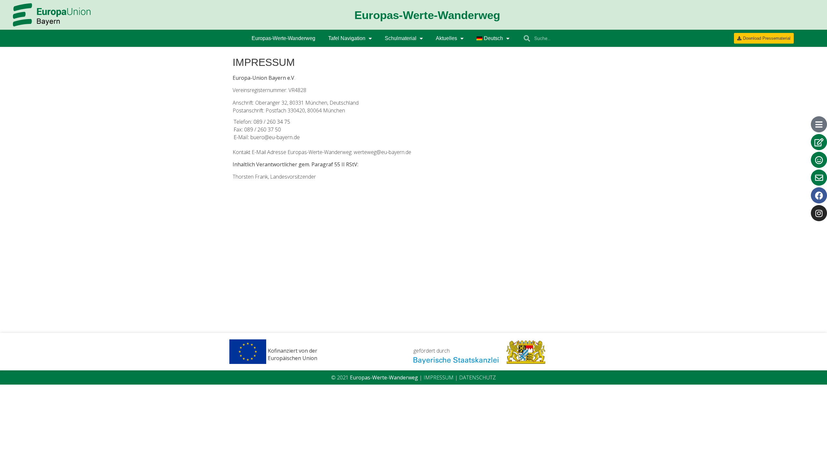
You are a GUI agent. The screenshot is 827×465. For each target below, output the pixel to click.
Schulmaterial (400, 38)
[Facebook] (819, 195)
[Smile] (819, 160)
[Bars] (819, 124)
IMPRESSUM (439, 377)
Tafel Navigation (346, 38)
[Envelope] (819, 178)
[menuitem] (493, 38)
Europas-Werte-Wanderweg (283, 38)
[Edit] (819, 142)
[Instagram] (819, 213)
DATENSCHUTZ (477, 377)
